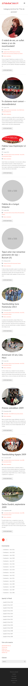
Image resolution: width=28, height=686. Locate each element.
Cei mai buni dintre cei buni (9, 154)
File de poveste (10, 53)
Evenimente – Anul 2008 (9, 587)
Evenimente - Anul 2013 (19, 312)
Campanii (5, 263)
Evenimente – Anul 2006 (9, 592)
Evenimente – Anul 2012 (9, 575)
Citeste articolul (7, 70)
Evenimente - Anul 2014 (19, 154)
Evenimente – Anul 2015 (9, 566)
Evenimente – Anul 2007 (9, 589)
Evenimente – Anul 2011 (9, 578)
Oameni (21, 53)
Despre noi (14, 51)
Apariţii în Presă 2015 (8, 610)
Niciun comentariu (7, 56)
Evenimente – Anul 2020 (9, 552)
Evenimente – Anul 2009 (9, 584)
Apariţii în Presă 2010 (8, 625)
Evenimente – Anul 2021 (9, 549)
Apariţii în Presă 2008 (8, 631)
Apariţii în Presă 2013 (8, 616)
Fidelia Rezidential (6, 650)
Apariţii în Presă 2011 (8, 622)
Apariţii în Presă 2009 (8, 628)
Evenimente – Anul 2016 (9, 564)
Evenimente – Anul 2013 (9, 572)
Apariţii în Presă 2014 (8, 613)
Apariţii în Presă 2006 (8, 636)
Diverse (18, 51)
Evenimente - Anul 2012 (19, 363)
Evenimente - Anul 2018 (16, 110)
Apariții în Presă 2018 (8, 51)
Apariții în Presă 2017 (8, 605)
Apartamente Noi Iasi (6, 645)
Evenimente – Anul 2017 (9, 561)
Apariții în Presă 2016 (8, 608)
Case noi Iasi (4, 647)
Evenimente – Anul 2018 (9, 558)
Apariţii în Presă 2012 (8, 619)
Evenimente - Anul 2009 (8, 413)
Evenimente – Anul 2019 (9, 555)
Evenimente (4, 53)
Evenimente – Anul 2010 (9, 581)
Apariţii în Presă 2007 (8, 633)
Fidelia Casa (4, 649)
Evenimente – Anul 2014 (9, 569)
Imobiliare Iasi (16, 53)
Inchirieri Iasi (4, 652)
